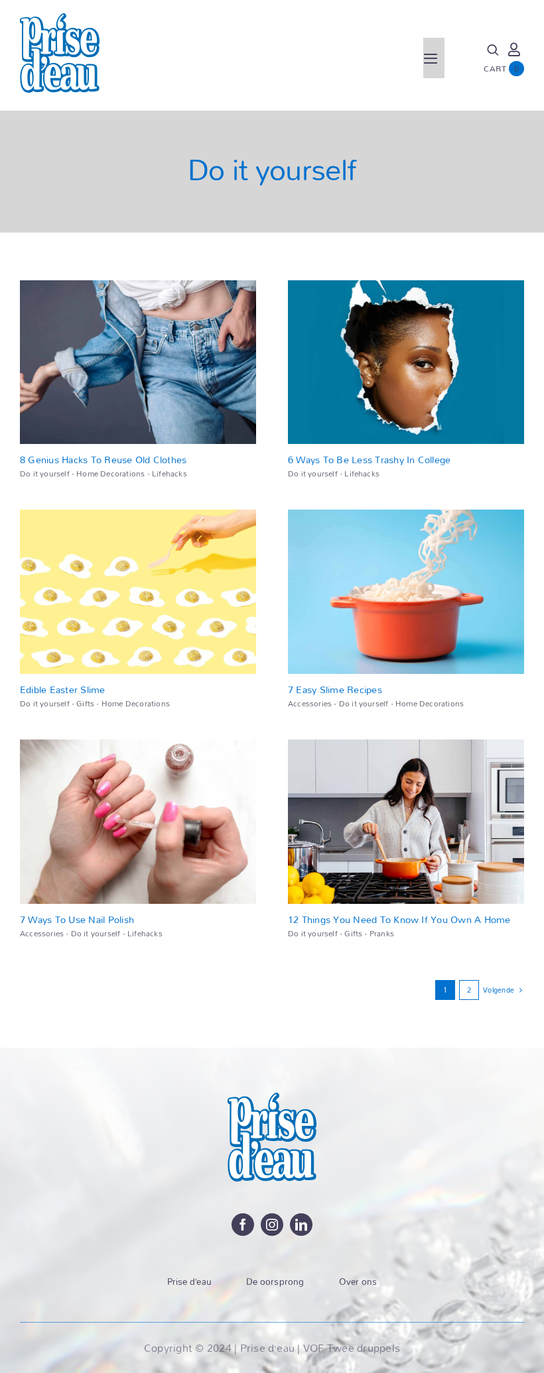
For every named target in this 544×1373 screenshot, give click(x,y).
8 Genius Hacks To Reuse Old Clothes (103, 459)
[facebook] (243, 1224)
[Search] (493, 50)
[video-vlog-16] (138, 285)
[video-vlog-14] (406, 285)
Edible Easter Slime (62, 689)
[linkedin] (301, 1224)
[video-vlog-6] (406, 514)
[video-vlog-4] (406, 744)
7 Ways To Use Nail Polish (77, 919)
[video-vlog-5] (138, 744)
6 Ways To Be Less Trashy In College (369, 459)
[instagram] (272, 1224)
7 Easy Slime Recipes (335, 689)
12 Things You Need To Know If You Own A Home (399, 919)
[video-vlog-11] (138, 514)
